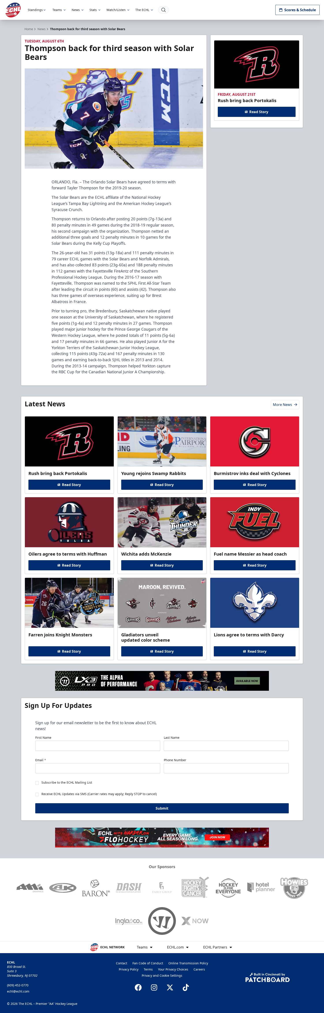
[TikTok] (186, 987)
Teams (57, 10)
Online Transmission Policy (188, 963)
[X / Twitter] (170, 987)
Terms (148, 969)
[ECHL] (13, 10)
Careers (199, 969)
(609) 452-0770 (17, 985)
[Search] (163, 10)
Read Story (258, 111)
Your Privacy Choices (173, 969)
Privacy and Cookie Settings (162, 975)
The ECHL (142, 10)
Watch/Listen (116, 10)
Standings (35, 10)
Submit (162, 808)
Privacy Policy (128, 969)
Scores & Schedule (300, 9)
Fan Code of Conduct (147, 963)
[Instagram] (154, 987)
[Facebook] (138, 987)
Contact (121, 963)
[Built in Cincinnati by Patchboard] (268, 977)
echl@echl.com (18, 991)
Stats (93, 10)
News (76, 10)
